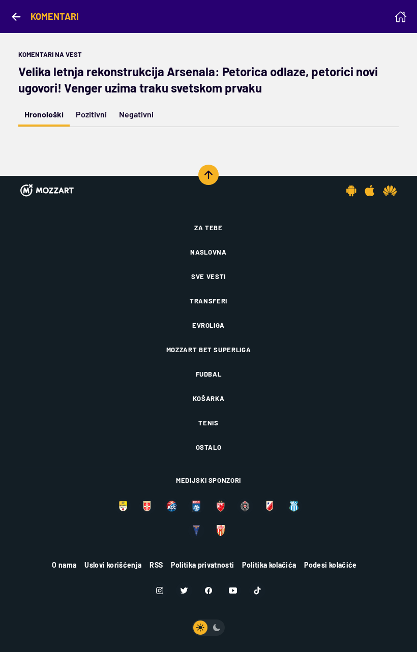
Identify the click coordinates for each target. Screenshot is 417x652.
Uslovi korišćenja (112, 565)
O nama (64, 565)
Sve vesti (208, 276)
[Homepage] (401, 16)
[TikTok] (257, 590)
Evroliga (208, 325)
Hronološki (44, 114)
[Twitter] (184, 590)
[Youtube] (233, 590)
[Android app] (351, 190)
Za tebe (208, 228)
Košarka (209, 398)
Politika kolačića (269, 565)
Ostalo (209, 447)
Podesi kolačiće (330, 565)
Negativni (136, 114)
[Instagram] (160, 590)
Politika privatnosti (202, 565)
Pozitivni (91, 114)
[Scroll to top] (208, 175)
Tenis (208, 423)
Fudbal (209, 374)
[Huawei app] (390, 190)
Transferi (208, 301)
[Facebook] (208, 590)
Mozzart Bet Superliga (208, 350)
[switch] (208, 627)
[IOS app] (370, 190)
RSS (156, 565)
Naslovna (208, 252)
